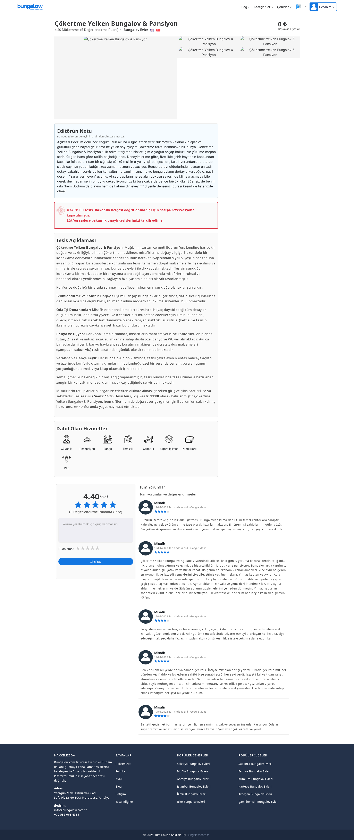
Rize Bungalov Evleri (191, 802)
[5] (97, 548)
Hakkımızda (123, 764)
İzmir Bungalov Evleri (191, 794)
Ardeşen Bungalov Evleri (255, 794)
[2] (82, 548)
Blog (244, 7)
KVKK (119, 779)
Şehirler (283, 7)
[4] (92, 548)
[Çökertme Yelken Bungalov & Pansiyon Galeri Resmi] (207, 42)
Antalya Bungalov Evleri (193, 779)
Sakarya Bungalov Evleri (193, 764)
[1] (77, 548)
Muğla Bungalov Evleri (192, 771)
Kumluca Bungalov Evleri (255, 779)
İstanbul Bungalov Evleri (194, 786)
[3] (87, 548)
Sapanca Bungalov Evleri (255, 764)
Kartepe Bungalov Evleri (254, 786)
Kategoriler (262, 7)
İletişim (121, 794)
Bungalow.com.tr (198, 835)
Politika (120, 771)
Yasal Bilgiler (124, 802)
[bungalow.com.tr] (30, 5)
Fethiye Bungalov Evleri (254, 771)
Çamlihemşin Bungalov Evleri (258, 802)
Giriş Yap (96, 561)
